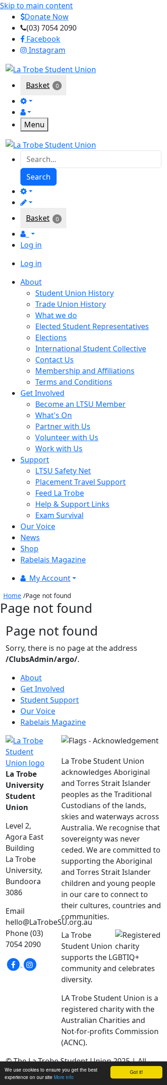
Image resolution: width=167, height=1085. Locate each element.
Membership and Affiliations (85, 371)
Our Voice (37, 711)
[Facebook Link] (14, 964)
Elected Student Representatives (92, 326)
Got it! (136, 1071)
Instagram (46, 50)
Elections (51, 337)
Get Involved (42, 689)
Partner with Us (62, 426)
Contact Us (54, 360)
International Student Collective (90, 348)
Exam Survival (59, 515)
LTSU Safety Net (63, 471)
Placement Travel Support (80, 482)
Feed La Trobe (59, 493)
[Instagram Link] (29, 964)
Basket (38, 85)
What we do (56, 315)
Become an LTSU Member (80, 404)
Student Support (49, 700)
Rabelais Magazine (53, 722)
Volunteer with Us (66, 437)
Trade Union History (70, 304)
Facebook (42, 39)
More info (64, 1076)
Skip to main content (36, 5)
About (31, 678)
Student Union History (74, 293)
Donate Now (47, 17)
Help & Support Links (72, 504)
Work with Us (59, 448)
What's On (53, 415)
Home (12, 595)
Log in (31, 245)
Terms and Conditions (73, 382)
